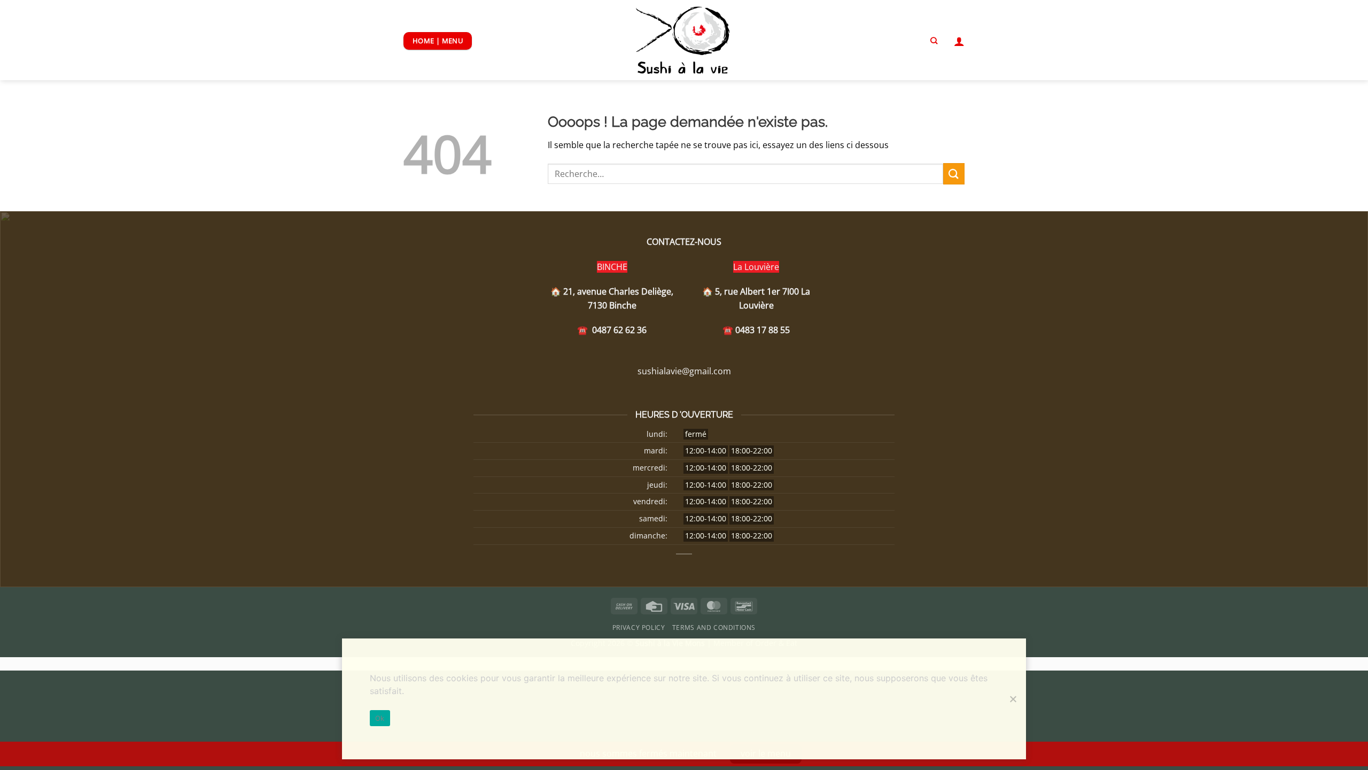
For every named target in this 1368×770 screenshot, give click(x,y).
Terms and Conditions (714, 627)
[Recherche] (933, 40)
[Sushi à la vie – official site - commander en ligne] (684, 40)
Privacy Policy (638, 627)
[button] (959, 41)
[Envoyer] (954, 173)
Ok (380, 718)
